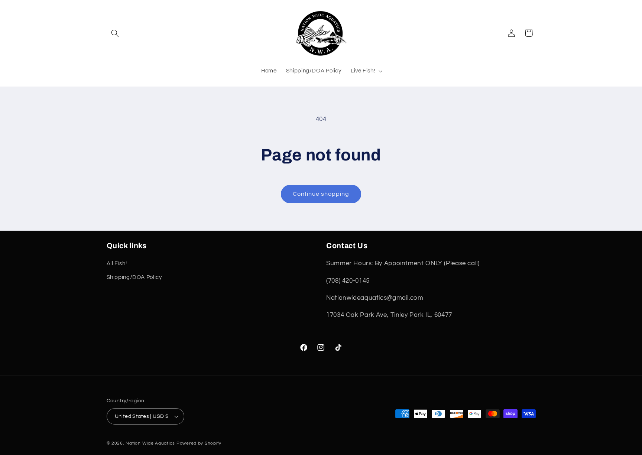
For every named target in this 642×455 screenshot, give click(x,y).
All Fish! (117, 263)
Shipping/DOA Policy (134, 277)
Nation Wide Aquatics (151, 443)
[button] (115, 33)
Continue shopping (321, 194)
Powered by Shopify (198, 443)
